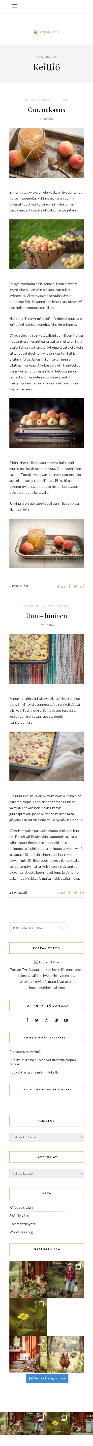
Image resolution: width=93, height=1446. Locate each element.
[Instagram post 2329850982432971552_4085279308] (65, 1354)
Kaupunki (32, 606)
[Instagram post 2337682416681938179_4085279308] (65, 1317)
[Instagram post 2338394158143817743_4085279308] (28, 1317)
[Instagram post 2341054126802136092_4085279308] (28, 1279)
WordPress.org (21, 1232)
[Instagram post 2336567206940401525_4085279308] (28, 1354)
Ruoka (30, 99)
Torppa (64, 606)
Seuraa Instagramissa (49, 1378)
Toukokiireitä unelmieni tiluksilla (34, 1072)
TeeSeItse (60, 99)
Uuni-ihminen (46, 615)
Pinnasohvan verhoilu (25, 1051)
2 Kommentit (18, 892)
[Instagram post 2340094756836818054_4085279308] (65, 1279)
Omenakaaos (46, 109)
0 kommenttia (18, 586)
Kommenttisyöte (22, 1224)
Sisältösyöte (19, 1215)
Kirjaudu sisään (21, 1207)
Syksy (44, 99)
